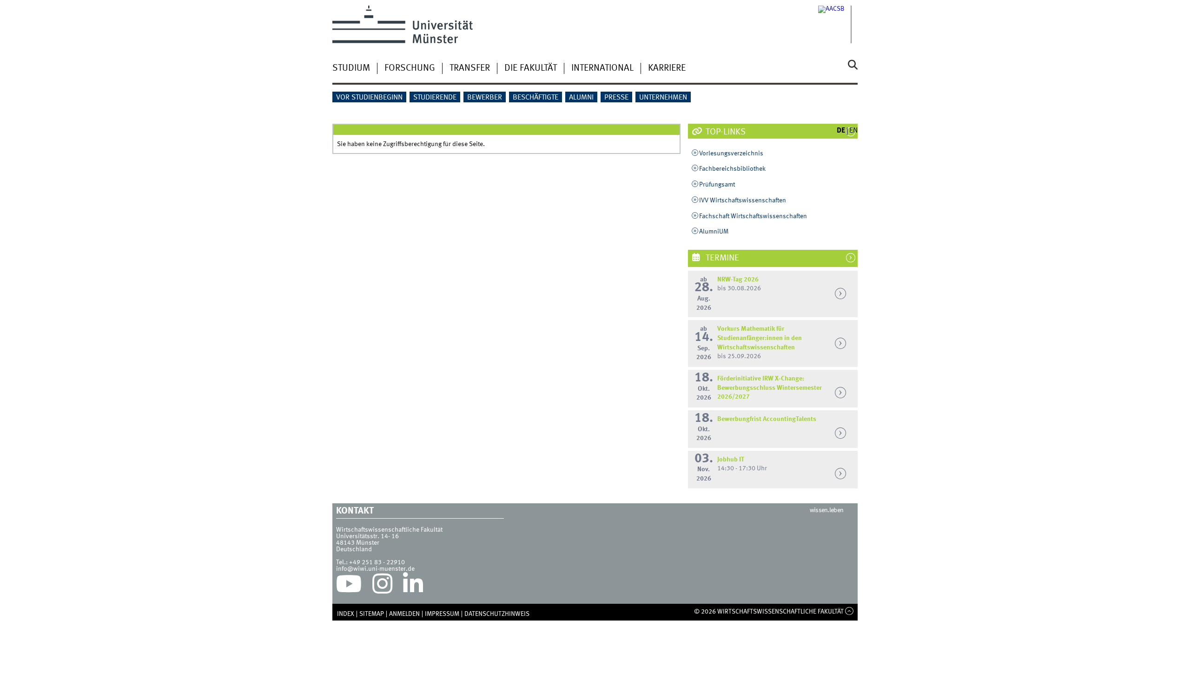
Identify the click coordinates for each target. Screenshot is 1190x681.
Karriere (667, 68)
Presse (616, 97)
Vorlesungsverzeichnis (731, 153)
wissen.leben (827, 510)
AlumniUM (713, 231)
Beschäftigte (535, 97)
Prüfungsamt (717, 184)
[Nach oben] (849, 611)
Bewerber (484, 97)
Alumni (581, 97)
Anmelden (404, 614)
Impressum (442, 614)
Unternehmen (663, 97)
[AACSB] (838, 24)
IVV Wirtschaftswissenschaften (742, 200)
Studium (351, 68)
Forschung (409, 68)
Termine (721, 258)
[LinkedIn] (413, 586)
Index (345, 614)
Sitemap (371, 614)
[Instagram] (382, 586)
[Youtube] (349, 586)
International (602, 68)
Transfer (470, 68)
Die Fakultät (530, 68)
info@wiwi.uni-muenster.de (375, 569)
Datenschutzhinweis (496, 614)
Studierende (434, 97)
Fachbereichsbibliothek (732, 169)
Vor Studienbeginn (369, 97)
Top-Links (725, 132)
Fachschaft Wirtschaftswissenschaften (753, 216)
